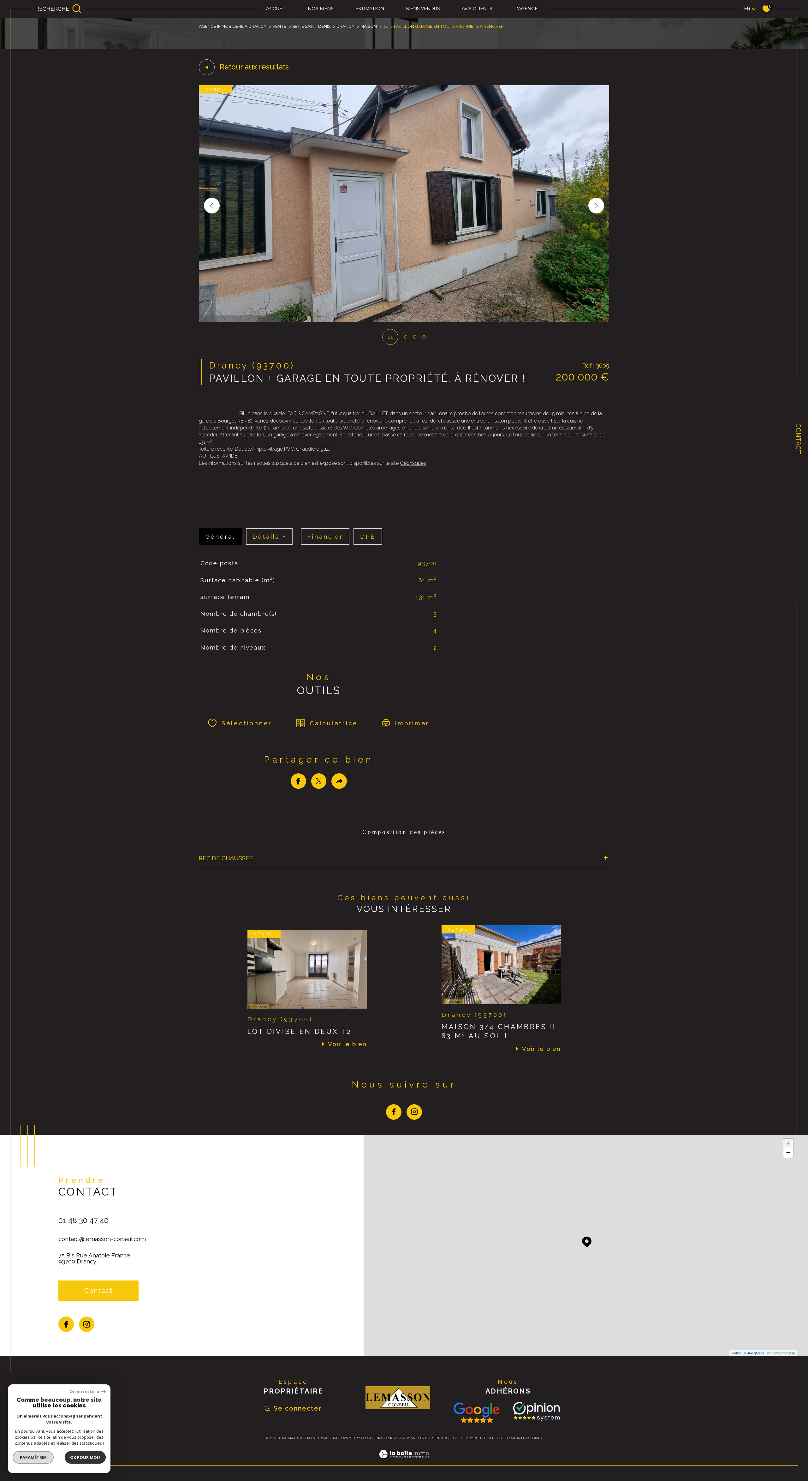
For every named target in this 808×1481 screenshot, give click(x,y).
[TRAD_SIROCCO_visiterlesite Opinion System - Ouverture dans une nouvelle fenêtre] (535, 1411)
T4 (385, 26)
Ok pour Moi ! (85, 1457)
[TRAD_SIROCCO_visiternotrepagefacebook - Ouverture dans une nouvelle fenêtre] (393, 1112)
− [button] (788, 1153)
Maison (368, 26)
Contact (798, 438)
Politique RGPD (512, 1438)
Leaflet (735, 1352)
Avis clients (477, 9)
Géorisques (413, 463)
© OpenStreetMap (781, 1352)
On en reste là (84, 1391)
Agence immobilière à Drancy (232, 26)
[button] (596, 205)
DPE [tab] (368, 536)
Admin (471, 1438)
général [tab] (220, 536)
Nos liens (488, 1438)
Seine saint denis (311, 26)
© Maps (754, 1352)
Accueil (276, 9)
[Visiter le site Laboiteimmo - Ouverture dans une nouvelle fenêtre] (403, 1462)
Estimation (369, 9)
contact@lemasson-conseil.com (102, 1238)
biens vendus (423, 9)
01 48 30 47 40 (83, 1220)
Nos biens (321, 9)
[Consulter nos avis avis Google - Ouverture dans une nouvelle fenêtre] (476, 1412)
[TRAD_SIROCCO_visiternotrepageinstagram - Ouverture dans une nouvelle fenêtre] (414, 1112)
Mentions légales (447, 1438)
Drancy (345, 26)
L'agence (526, 9)
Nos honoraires (390, 1438)
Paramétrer (33, 1457)
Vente (279, 26)
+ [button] (788, 1143)
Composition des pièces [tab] (404, 832)
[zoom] (404, 320)
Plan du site (418, 1438)
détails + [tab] (269, 536)
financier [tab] (325, 536)
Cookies (535, 1438)
